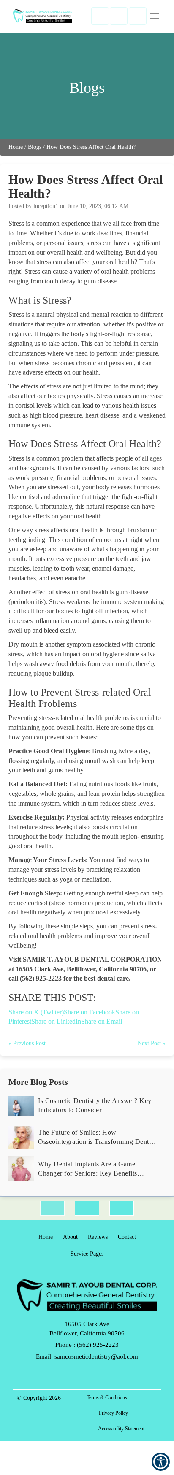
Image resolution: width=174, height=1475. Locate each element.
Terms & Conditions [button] (107, 1397)
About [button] (70, 1237)
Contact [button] (127, 1237)
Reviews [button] (98, 1237)
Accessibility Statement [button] (121, 1429)
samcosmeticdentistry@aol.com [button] (96, 1356)
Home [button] (15, 147)
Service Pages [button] (87, 1254)
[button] (100, 16)
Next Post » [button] (152, 1043)
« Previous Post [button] (27, 1043)
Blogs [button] (34, 147)
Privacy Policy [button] (113, 1413)
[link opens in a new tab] (52, 1208)
